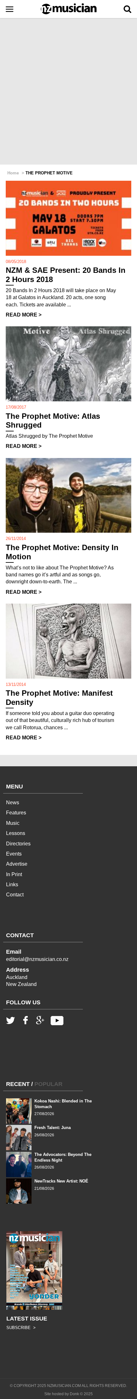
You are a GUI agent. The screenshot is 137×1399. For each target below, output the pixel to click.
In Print (14, 874)
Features (16, 812)
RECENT (18, 1084)
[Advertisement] (68, 92)
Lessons (15, 833)
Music (12, 823)
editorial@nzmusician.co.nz (37, 959)
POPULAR (48, 1084)
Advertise (16, 864)
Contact (15, 894)
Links (12, 884)
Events (14, 853)
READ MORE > (23, 314)
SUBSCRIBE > (21, 1327)
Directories (18, 843)
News (12, 802)
